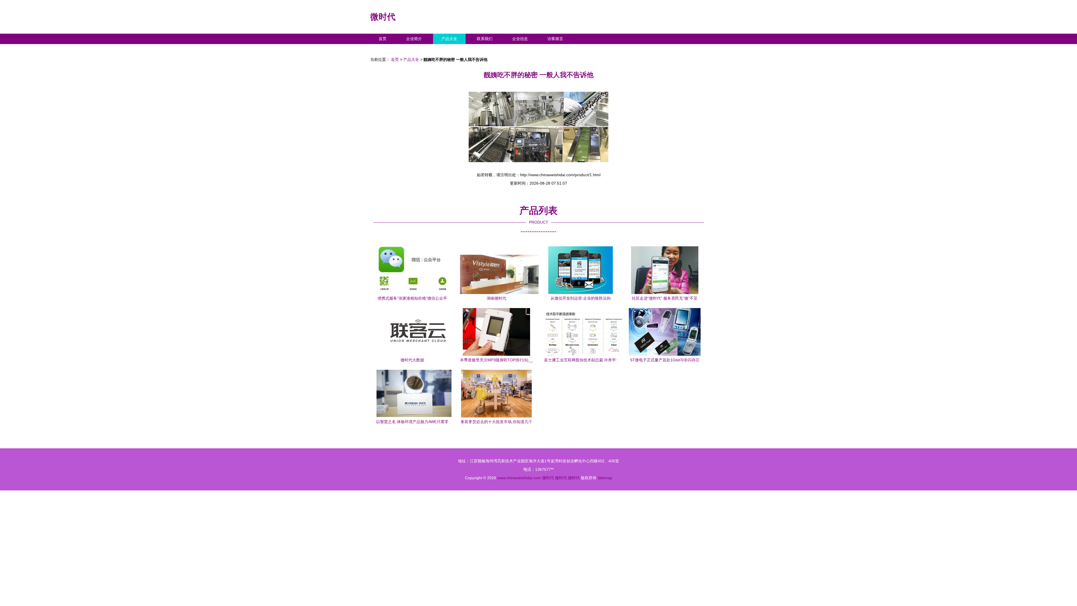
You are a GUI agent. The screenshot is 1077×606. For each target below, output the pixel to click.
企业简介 (414, 38)
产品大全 (449, 38)
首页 (382, 38)
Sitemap (605, 478)
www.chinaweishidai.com (519, 478)
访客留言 (555, 38)
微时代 (382, 16)
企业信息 (520, 38)
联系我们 (485, 38)
